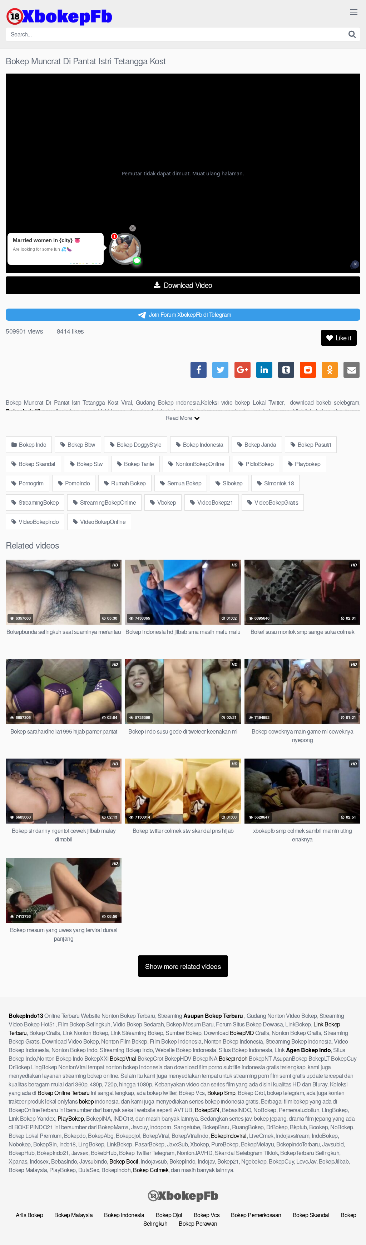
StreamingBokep (38, 502)
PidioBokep (259, 464)
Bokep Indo (32, 444)
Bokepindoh (233, 1058)
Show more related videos (183, 966)
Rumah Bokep (128, 483)
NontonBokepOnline (199, 464)
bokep (86, 1101)
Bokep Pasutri (313, 444)
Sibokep (232, 483)
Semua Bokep (183, 483)
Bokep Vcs (207, 1215)
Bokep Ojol (169, 1215)
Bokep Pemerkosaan (256, 1215)
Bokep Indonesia (202, 444)
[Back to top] (346, 1222)
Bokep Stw (89, 464)
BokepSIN (207, 1110)
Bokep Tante (138, 464)
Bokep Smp (221, 1093)
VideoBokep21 (214, 502)
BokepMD (242, 1033)
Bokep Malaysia (73, 1215)
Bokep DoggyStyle (138, 444)
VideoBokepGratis (275, 502)
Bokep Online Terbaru (63, 1093)
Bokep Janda (259, 444)
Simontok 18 (278, 483)
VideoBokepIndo (38, 522)
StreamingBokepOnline (107, 502)
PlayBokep (71, 1118)
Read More (179, 418)
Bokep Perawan (198, 1223)
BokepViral (123, 1058)
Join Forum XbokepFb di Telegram (190, 314)
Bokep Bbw (80, 444)
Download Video (187, 285)
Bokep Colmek (150, 1170)
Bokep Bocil (123, 1161)
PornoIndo (77, 483)
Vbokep (166, 502)
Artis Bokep (29, 1215)
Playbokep (307, 464)
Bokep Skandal (36, 464)
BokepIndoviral (229, 1135)
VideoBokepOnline (102, 522)
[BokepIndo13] (59, 16)
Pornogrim (31, 483)
